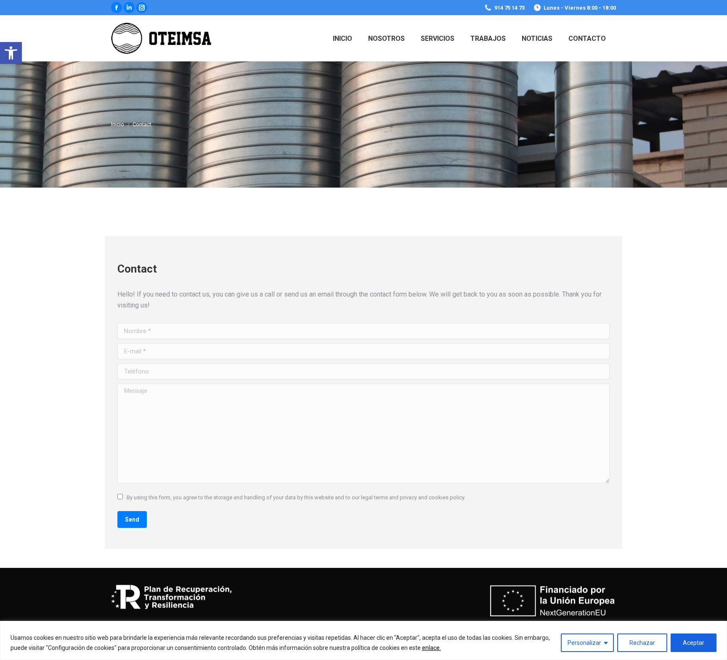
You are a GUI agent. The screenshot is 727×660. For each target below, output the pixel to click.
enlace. (431, 647)
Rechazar (642, 642)
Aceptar (693, 642)
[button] (11, 53)
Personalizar (584, 642)
